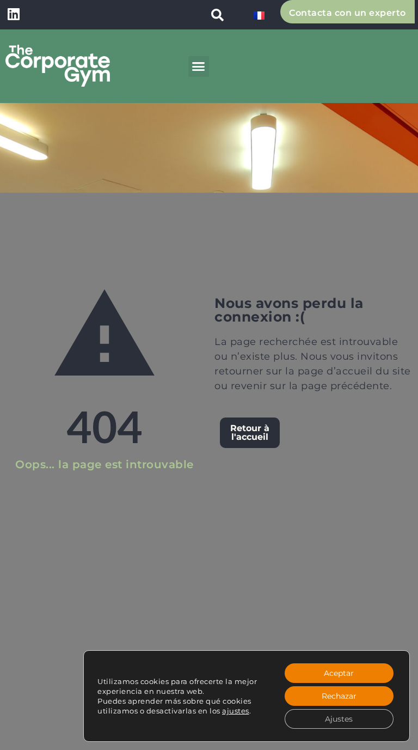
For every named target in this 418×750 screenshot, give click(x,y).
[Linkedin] (13, 13)
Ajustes (339, 719)
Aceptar (339, 673)
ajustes (235, 710)
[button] (217, 14)
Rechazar (339, 696)
